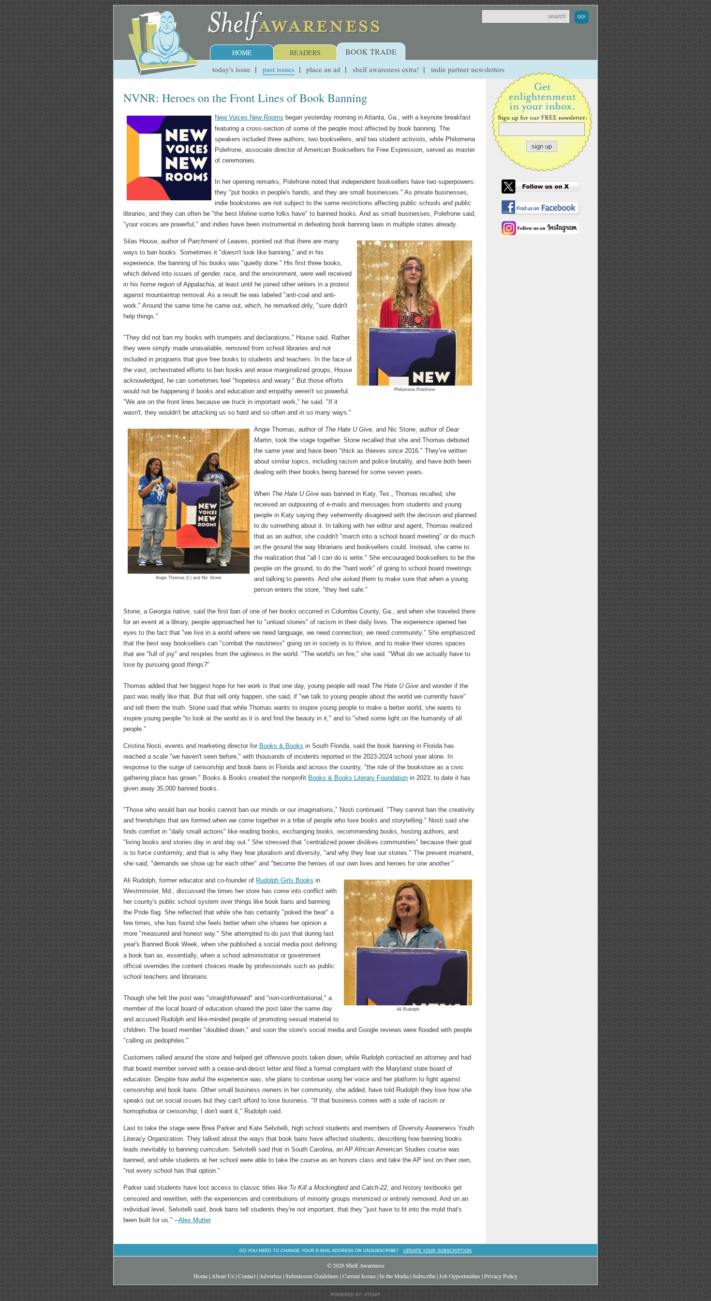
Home (242, 52)
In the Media (394, 1276)
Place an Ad (323, 69)
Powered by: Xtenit (356, 1294)
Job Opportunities (459, 1276)
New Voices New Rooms (249, 117)
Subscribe (424, 1276)
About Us (222, 1276)
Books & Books (281, 745)
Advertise (270, 1276)
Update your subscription (437, 1250)
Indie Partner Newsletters (467, 69)
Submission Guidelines (312, 1276)
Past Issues (279, 69)
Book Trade (371, 51)
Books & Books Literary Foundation (358, 777)
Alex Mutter (194, 1220)
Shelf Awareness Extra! (386, 69)
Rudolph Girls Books (284, 880)
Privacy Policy (501, 1276)
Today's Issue (231, 69)
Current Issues (359, 1276)
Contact (246, 1276)
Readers (305, 52)
